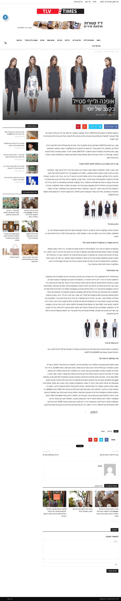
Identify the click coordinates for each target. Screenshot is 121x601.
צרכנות (19, 40)
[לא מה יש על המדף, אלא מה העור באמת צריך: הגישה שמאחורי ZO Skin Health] (32, 180)
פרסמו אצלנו (78, 1)
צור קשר (87, 1)
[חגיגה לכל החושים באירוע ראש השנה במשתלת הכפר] (80, 499)
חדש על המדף (14, 257)
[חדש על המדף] (11, 249)
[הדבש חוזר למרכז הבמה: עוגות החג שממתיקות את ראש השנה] (30, 249)
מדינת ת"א (77, 40)
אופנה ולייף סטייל (31, 40)
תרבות (59, 40)
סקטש (103, 431)
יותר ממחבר (98, 486)
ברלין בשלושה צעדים (50, 455)
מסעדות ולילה (89, 40)
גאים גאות (50, 40)
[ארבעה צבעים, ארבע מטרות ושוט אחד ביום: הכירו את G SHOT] (32, 135)
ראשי (98, 40)
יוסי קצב (109, 431)
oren (110, 115)
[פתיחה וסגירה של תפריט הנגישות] (5, 17)
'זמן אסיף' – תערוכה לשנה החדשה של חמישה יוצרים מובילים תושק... (11, 213)
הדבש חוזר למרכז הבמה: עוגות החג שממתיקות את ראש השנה (30, 259)
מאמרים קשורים (111, 486)
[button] (5, 43)
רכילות (67, 40)
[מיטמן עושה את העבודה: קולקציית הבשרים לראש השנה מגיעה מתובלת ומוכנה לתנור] (11, 226)
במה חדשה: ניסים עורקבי (108, 455)
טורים (42, 40)
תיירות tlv (96, 46)
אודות (94, 1)
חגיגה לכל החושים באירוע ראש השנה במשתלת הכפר (32, 236)
